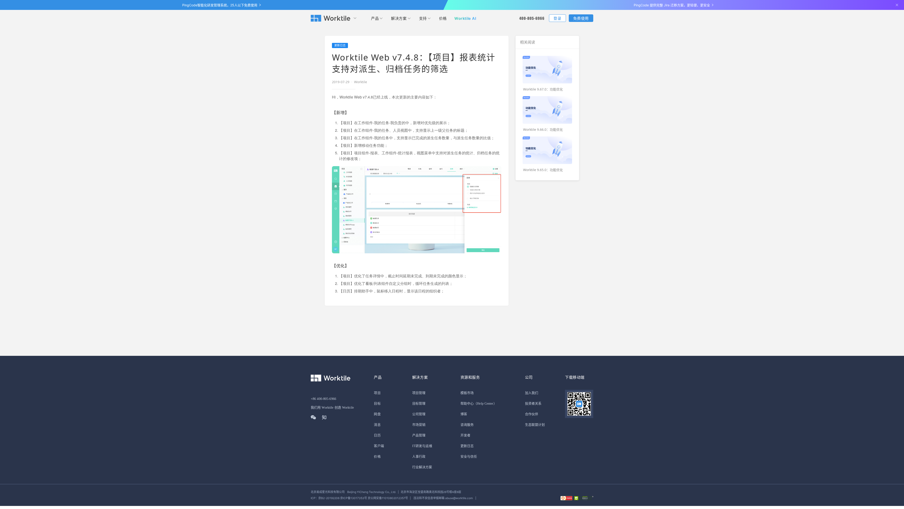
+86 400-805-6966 (323, 399)
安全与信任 (468, 456)
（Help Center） (485, 403)
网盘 (377, 414)
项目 (377, 393)
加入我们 (531, 393)
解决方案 (399, 18)
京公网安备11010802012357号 (359, 498)
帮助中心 (467, 403)
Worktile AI (465, 18)
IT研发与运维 (422, 446)
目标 (377, 403)
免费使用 (581, 18)
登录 (557, 18)
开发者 (465, 435)
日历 (377, 435)
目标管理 (418, 403)
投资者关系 (533, 403)
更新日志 (467, 446)
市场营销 (418, 425)
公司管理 (418, 414)
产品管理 (418, 435)
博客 (463, 414)
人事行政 (418, 456)
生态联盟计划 (535, 425)
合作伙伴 (531, 414)
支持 (423, 18)
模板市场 (467, 393)
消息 (377, 425)
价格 (443, 18)
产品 (375, 18)
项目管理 (418, 393)
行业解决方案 (422, 467)
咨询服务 (467, 425)
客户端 (379, 446)
